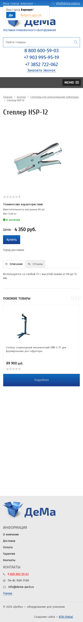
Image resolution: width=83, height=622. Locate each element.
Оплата (8, 547)
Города (7, 593)
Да (11, 15)
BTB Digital (66, 617)
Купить (11, 239)
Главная (7, 97)
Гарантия (9, 554)
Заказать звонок (41, 70)
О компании (11, 534)
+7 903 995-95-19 (41, 57)
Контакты (9, 560)
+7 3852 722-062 (41, 64)
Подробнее (41, 380)
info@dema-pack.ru (68, 3)
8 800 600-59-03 (41, 50)
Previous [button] (73, 298)
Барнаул (27, 3)
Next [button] (78, 298)
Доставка (9, 541)
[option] (37, 158)
